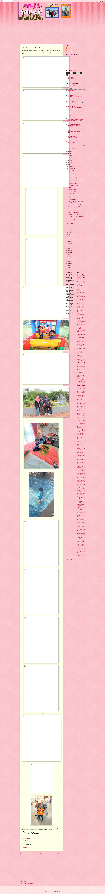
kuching (78, 417)
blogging (79, 320)
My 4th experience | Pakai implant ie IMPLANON (75, 202)
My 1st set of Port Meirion (73, 196)
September (71, 173)
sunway (84, 531)
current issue (81, 336)
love (84, 426)
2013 (69, 254)
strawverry (81, 530)
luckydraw (79, 427)
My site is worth (70, 77)
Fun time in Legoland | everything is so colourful (76, 217)
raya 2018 (83, 498)
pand (81, 478)
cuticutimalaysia (80, 337)
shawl (81, 520)
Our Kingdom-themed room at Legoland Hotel (76, 220)
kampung (78, 414)
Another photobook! (72, 189)
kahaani (84, 413)
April (70, 232)
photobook (79, 485)
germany (83, 379)
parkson (80, 482)
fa (80, 358)
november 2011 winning (81, 465)
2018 (69, 243)
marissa (82, 438)
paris (78, 483)
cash (84, 324)
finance (83, 367)
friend (83, 375)
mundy (78, 456)
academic (78, 289)
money (84, 454)
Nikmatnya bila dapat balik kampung (75, 206)
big (84, 315)
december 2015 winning (81, 345)
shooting (78, 522)
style (77, 531)
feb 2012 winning (81, 363)
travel (84, 540)
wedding (83, 551)
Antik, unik (70, 181)
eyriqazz (78, 358)
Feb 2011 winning (81, 361)
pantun (84, 480)
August (70, 223)
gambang (83, 376)
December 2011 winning (81, 342)
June (70, 228)
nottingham (81, 461)
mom (81, 454)
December (71, 166)
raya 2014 (83, 496)
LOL (84, 424)
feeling (84, 365)
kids (84, 416)
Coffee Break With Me (72, 90)
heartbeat (83, 385)
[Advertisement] (52, 30)
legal (84, 418)
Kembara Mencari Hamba (73, 141)
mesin (83, 449)
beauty (80, 316)
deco (77, 348)
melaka (83, 448)
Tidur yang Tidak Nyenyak (73, 137)
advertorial (79, 292)
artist (78, 306)
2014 (69, 252)
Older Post (60, 854)
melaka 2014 (79, 449)
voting (84, 548)
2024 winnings (82, 286)
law (81, 418)
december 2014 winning (81, 344)
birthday (79, 318)
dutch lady (82, 352)
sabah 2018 (82, 508)
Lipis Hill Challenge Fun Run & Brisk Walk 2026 (75, 126)
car (77, 324)
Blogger (58, 891)
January (70, 239)
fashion (82, 361)
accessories (79, 291)
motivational (79, 455)
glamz (84, 381)
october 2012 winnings (81, 469)
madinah (78, 431)
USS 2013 (81, 545)
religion (78, 507)
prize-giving (79, 491)
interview (83, 393)
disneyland (81, 351)
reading (81, 504)
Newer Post (23, 854)
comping (79, 328)
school (81, 511)
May (70, 230)
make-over (83, 433)
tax (80, 536)
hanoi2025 (83, 382)
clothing (79, 327)
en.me (69, 130)
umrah (78, 544)
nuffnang (79, 467)
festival (78, 367)
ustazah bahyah (82, 547)
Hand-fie (70, 187)
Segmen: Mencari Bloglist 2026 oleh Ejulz (75, 108)
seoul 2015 (83, 512)
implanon (83, 392)
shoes (84, 521)
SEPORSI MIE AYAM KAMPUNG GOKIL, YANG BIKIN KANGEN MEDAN (76, 97)
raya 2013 (79, 496)
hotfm (78, 389)
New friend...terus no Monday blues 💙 (75, 102)
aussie (81, 311)
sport (84, 527)
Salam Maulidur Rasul (72, 91)
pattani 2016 (79, 484)
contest (79, 330)
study (84, 530)
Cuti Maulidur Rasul (72, 142)
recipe (84, 504)
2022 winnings (80, 285)
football (78, 371)
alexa (84, 293)
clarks (84, 325)
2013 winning (81, 274)
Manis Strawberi (71, 136)
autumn (84, 311)
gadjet (78, 376)
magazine (83, 431)
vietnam (78, 548)
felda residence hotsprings (81, 366)
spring (78, 529)
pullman (81, 493)
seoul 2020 (79, 513)
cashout (78, 325)
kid (81, 416)
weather (80, 551)
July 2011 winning (81, 403)
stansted (81, 529)
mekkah (78, 448)
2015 (69, 250)
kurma (82, 417)
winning (84, 552)
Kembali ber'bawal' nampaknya (74, 193)
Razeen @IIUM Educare (73, 191)
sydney (78, 534)
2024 (69, 155)
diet (77, 349)
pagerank (78, 478)
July (70, 225)
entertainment (79, 355)
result (84, 507)
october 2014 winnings (81, 473)
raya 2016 (83, 497)
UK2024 (83, 543)
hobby (78, 387)
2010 (69, 261)
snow (80, 527)
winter (78, 554)
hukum (83, 389)
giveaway (80, 381)
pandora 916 (79, 480)
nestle (84, 458)
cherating (81, 325)
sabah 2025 (79, 509)
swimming (78, 533)
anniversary (79, 297)
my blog (82, 456)
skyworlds (78, 526)
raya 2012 (83, 494)
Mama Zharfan (70, 48)
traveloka (78, 541)
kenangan (78, 416)
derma (81, 348)
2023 (69, 158)
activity (84, 290)
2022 (69, 160)
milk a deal (81, 451)
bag (77, 314)
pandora (83, 478)
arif (81, 304)
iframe (84, 391)
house (80, 389)
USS (78, 545)
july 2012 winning (81, 405)
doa (84, 351)
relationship (79, 505)
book (82, 320)
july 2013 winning (80, 406)
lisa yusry (83, 423)
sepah (82, 513)
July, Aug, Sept (71, 175)
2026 (69, 151)
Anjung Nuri (82, 296)
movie (83, 455)
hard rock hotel (79, 384)
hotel (84, 388)
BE (77, 316)
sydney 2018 (82, 534)
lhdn (82, 420)
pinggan (84, 488)
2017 (69, 246)
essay (78, 356)
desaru (84, 348)
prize (83, 490)
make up (79, 433)
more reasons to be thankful (73, 183)
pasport (84, 482)
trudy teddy (83, 541)
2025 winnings (81, 288)
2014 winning (80, 275)
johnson (84, 402)
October (70, 170)
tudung (78, 543)
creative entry (80, 334)
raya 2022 (83, 501)
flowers (78, 369)
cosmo (84, 333)
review (78, 508)
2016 (69, 248)
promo (84, 491)
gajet (81, 376)
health (78, 385)
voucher (78, 550)
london (78, 426)
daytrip (78, 338)
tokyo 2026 (79, 538)
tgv (84, 536)
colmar (84, 327)
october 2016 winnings (81, 476)
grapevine (78, 382)
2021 (69, 162)
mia (84, 449)
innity (81, 393)
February (71, 236)
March (70, 234)
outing (84, 477)
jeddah (84, 400)
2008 (69, 265)
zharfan (78, 555)
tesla (83, 536)
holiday (83, 387)
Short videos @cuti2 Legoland (74, 214)
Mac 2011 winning (81, 428)
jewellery (79, 402)
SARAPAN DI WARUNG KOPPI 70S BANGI (74, 132)
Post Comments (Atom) (29, 857)
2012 (69, 257)
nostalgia (83, 459)
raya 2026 (83, 502)
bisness (84, 318)
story (78, 530)
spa (82, 527)
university (83, 544)
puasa (78, 493)
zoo (83, 555)
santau (84, 509)
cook (81, 331)
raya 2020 (83, 500)
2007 (69, 267)
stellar (84, 529)
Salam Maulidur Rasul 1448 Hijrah (74, 87)
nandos (81, 458)
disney (79, 349)
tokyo (80, 537)
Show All (84, 111)
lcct (83, 418)
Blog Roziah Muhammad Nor (74, 124)
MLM (78, 453)
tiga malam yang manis (73, 185)
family (78, 359)
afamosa (78, 293)
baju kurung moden (82, 314)
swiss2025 (83, 533)
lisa (81, 423)
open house (79, 477)
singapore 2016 (81, 525)
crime (84, 334)
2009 (69, 263)
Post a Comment (26, 847)
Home (41, 854)
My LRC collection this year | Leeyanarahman (74, 198)
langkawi (78, 418)
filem (81, 367)
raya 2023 (79, 502)
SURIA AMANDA (71, 85)
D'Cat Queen (70, 95)
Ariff (84, 304)
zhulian (82, 555)
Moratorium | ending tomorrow (74, 177)
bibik (83, 315)
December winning (81, 347)
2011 (69, 259)
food (84, 369)
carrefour (80, 324)
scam (78, 511)
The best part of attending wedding (75, 179)
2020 (69, 164)
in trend (78, 393)
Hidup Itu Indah (71, 106)
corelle (84, 331)
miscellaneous (80, 452)
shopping (83, 522)
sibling (78, 523)
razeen (78, 504)
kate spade (83, 414)
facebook (83, 358)
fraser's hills (79, 373)
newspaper (79, 459)
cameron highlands (81, 322)
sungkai (80, 531)
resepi (82, 507)
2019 (69, 241)
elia (84, 353)
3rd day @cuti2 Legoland (73, 212)
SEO (79, 512)
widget (80, 552)
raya (81, 494)
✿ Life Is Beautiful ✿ (72, 101)
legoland (26, 840)
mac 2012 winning (81, 429)
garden (78, 378)
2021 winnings (82, 284)
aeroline (84, 292)
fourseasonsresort (80, 372)
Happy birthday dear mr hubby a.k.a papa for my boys (76, 209)
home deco (79, 388)
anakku (78, 296)
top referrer (83, 538)
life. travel (79, 422)
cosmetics (78, 333)
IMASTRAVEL (79, 392)
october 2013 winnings (81, 471)
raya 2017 (79, 498)
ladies (84, 417)
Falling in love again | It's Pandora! (75, 204)
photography (80, 487)
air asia (81, 293)
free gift (83, 373)
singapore (83, 523)
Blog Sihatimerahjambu (73, 118)
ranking (78, 494)
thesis (78, 537)
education (79, 354)
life (84, 420)
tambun (78, 536)
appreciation (79, 299)
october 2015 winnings (81, 474)
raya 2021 (79, 501)
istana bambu (79, 395)
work (84, 554)
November (71, 168)
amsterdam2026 (80, 295)
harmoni (83, 384)
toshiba (78, 540)
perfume (83, 484)
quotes (84, 493)
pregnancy (78, 490)
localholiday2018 (80, 424)
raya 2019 (79, 500)
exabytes (83, 356)
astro (80, 306)
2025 (69, 153)
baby (78, 313)
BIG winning (81, 317)
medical (84, 447)
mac (82, 427)
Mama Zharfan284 (71, 50)
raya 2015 (79, 497)
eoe (84, 355)
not (77, 460)
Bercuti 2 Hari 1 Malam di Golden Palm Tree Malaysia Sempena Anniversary (75, 120)
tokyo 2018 (83, 537)
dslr (77, 352)
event (80, 356)
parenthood (79, 481)
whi (77, 552)
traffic (81, 540)
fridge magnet (79, 375)
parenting (83, 481)
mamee (78, 434)
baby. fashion (82, 313)
